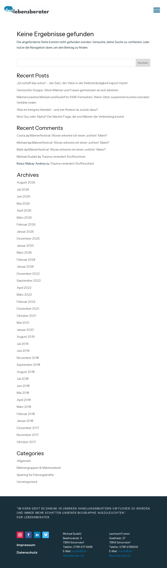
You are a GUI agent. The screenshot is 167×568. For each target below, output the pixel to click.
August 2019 (26, 337)
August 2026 (26, 182)
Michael (22, 142)
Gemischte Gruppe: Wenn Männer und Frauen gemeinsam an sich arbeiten (67, 90)
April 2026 (24, 210)
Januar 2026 (25, 231)
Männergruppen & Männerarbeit (39, 468)
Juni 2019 (23, 351)
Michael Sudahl (27, 157)
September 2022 (29, 280)
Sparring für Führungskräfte (35, 475)
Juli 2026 (23, 189)
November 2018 (28, 358)
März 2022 (24, 294)
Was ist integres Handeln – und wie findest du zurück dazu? (57, 110)
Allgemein (24, 461)
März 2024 (24, 252)
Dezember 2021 (28, 309)
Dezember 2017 (28, 428)
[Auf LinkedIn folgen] (37, 535)
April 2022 (24, 288)
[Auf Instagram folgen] (20, 535)
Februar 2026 (26, 224)
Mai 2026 (23, 203)
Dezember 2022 (28, 274)
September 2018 (28, 365)
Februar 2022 (26, 302)
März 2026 (24, 217)
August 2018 (26, 372)
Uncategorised (27, 482)
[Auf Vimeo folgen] (45, 535)
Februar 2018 (26, 414)
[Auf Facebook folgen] (28, 535)
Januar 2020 (25, 330)
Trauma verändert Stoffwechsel (63, 157)
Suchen (143, 63)
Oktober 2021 (26, 316)
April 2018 (24, 400)
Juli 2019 (23, 344)
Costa (21, 135)
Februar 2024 (26, 260)
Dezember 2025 (28, 238)
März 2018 (24, 407)
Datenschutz (27, 552)
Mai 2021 (23, 323)
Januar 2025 (25, 246)
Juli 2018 (23, 379)
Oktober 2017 (26, 442)
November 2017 (28, 435)
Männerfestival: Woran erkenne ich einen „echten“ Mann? (68, 135)
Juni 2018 (23, 386)
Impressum (26, 545)
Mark (20, 149)
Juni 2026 (23, 196)
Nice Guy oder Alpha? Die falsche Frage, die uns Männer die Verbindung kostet (70, 116)
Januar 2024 (25, 266)
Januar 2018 (25, 421)
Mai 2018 (23, 393)
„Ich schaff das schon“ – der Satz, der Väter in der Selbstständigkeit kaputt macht (72, 83)
